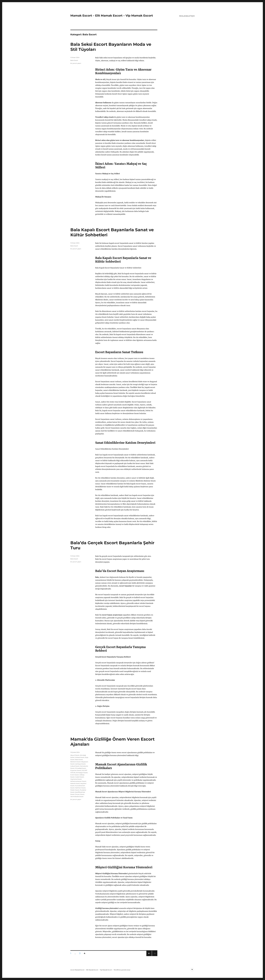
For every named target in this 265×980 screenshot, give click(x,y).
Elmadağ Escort (80, 768)
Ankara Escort (79, 757)
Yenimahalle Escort (76, 796)
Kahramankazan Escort (78, 781)
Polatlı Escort (74, 790)
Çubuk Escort (74, 766)
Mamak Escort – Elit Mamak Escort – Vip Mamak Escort (111, 15)
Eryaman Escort (75, 770)
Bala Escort (74, 60)
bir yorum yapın (75, 63)
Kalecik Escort (75, 783)
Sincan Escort (79, 794)
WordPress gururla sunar (122, 970)
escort (72, 970)
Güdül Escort (79, 777)
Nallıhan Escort (80, 788)
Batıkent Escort (75, 762)
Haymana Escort (76, 779)
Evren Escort (74, 775)
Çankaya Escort (80, 764)
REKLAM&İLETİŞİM (187, 16)
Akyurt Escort (74, 755)
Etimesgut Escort (82, 772)
